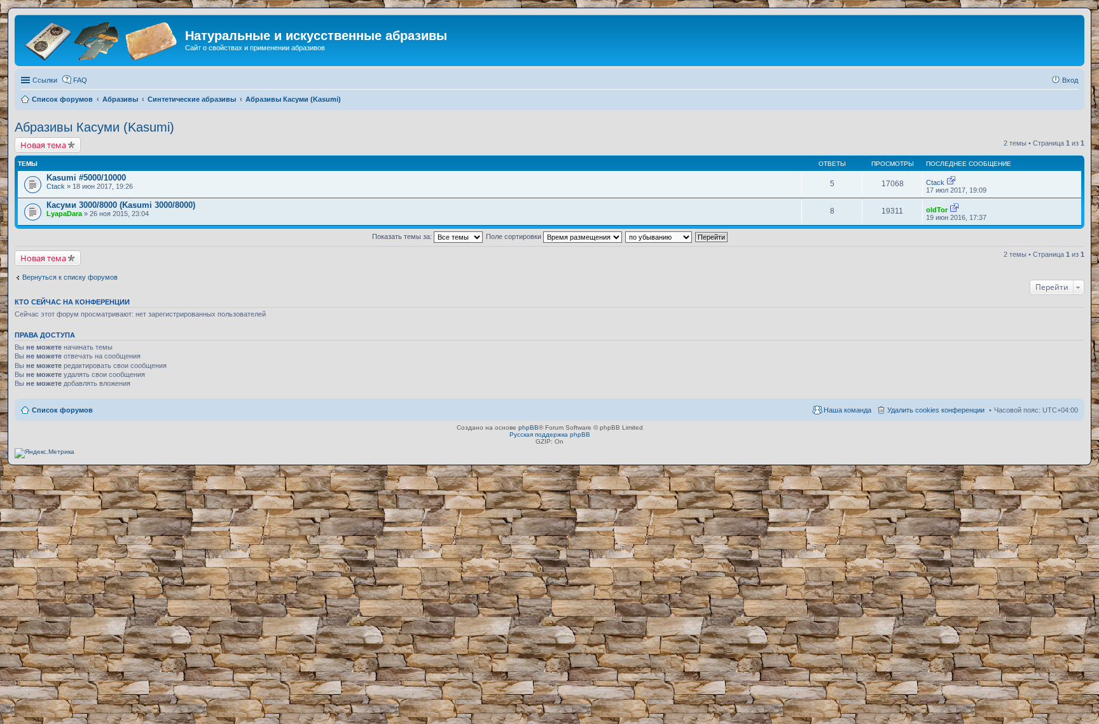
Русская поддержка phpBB (549, 434)
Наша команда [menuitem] (847, 410)
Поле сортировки (514, 236)
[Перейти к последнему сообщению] (951, 182)
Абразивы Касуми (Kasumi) (94, 127)
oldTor (937, 210)
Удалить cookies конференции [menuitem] (936, 410)
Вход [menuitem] (1070, 80)
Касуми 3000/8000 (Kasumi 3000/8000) (120, 205)
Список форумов (62, 410)
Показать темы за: (403, 236)
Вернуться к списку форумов (70, 277)
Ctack (55, 186)
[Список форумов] (101, 40)
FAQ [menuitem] (80, 80)
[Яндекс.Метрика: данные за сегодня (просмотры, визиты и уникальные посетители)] (44, 453)
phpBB (528, 427)
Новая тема (43, 145)
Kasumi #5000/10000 (86, 177)
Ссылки (44, 80)
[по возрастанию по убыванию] (659, 236)
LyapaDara (64, 213)
